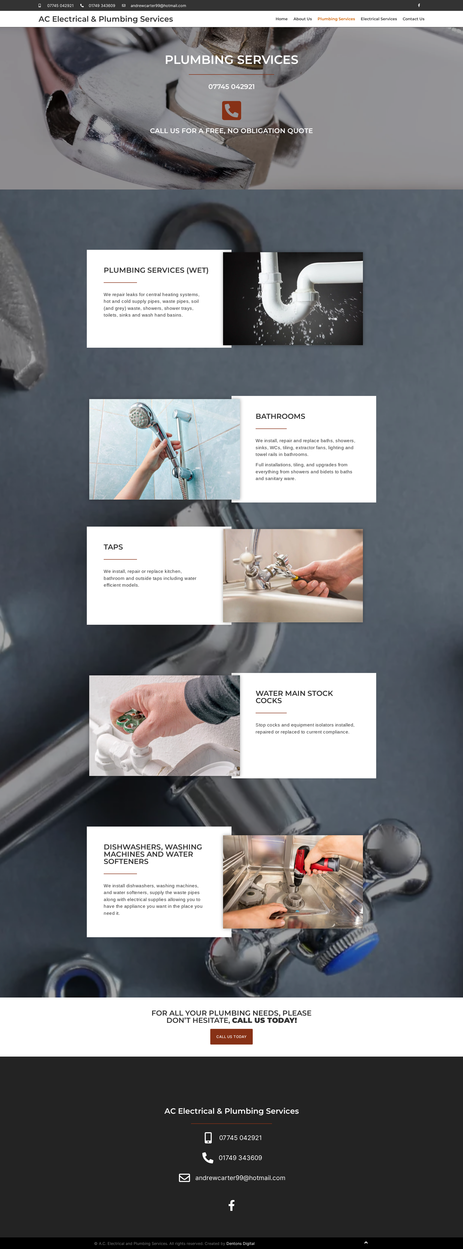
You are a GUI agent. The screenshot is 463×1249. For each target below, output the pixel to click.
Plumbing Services (336, 19)
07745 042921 (231, 86)
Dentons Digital (240, 1243)
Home (282, 19)
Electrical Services (379, 19)
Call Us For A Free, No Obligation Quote (231, 131)
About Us (302, 19)
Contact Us (413, 19)
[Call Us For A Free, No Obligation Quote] (231, 110)
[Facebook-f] (419, 5)
